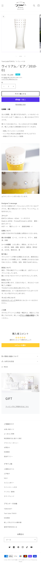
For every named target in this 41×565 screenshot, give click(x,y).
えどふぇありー (9, 483)
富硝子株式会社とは (10, 527)
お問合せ (7, 447)
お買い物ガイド (9, 429)
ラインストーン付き (10, 487)
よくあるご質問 (9, 434)
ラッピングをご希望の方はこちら (9, 79)
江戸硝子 (7, 474)
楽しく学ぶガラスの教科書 (12, 522)
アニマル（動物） (10, 492)
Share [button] (6, 367)
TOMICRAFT (8, 509)
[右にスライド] (25, 56)
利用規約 (7, 452)
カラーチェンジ (9, 496)
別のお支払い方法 (20, 104)
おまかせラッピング (8, 300)
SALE (5, 478)
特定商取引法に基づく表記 (12, 438)
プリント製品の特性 (27, 315)
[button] (2, 5)
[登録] (35, 539)
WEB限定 (7, 518)
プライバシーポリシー (11, 443)
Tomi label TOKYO (10, 513)
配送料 (5, 77)
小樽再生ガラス (9, 469)
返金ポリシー (8, 456)
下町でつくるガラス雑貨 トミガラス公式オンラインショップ (20, 559)
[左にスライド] (16, 56)
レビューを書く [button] (20, 345)
